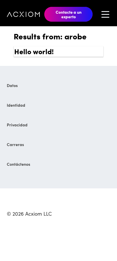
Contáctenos (18, 164)
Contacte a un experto (69, 14)
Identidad (16, 105)
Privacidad (17, 125)
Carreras (15, 144)
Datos (12, 85)
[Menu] (105, 14)
